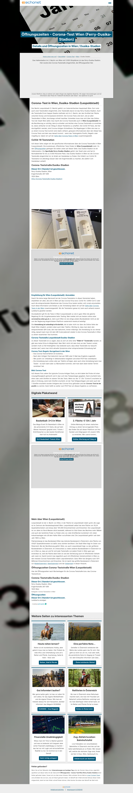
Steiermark (69, 564)
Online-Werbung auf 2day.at (84, 439)
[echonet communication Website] (66, 787)
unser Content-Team (93, 775)
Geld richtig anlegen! (48, 758)
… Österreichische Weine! (84, 662)
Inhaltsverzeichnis (57, 790)
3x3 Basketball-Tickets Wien (48, 439)
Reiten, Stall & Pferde (48, 662)
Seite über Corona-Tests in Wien (66, 136)
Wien (77, 56)
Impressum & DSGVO (74, 790)
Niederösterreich (40, 564)
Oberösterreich (53, 564)
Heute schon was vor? (50, 56)
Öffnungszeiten (40, 149)
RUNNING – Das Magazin (48, 709)
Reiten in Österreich (84, 709)
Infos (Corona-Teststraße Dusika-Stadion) (46, 179)
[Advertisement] (66, 78)
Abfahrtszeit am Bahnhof (84, 759)
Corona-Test (71, 56)
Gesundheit (61, 56)
